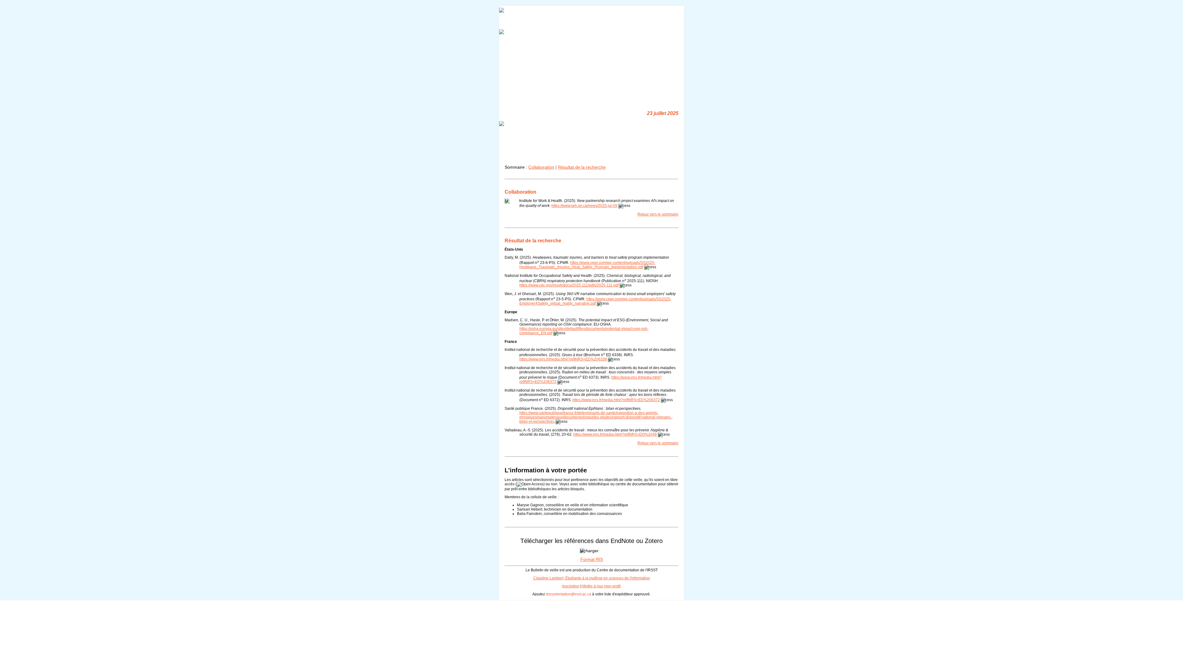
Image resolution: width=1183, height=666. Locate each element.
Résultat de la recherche (582, 167)
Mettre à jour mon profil (601, 586)
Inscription (570, 586)
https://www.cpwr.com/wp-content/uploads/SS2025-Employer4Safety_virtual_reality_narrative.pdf (595, 301)
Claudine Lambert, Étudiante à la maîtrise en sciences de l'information (591, 578)
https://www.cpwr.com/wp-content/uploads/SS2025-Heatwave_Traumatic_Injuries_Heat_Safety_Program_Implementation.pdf (587, 265)
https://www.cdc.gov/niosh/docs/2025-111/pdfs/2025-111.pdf (569, 285)
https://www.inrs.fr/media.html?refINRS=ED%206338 (563, 359)
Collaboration (541, 167)
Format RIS (591, 559)
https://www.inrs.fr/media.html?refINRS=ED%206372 (616, 400)
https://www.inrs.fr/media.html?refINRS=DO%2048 (615, 434)
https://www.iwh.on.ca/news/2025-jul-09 (584, 206)
